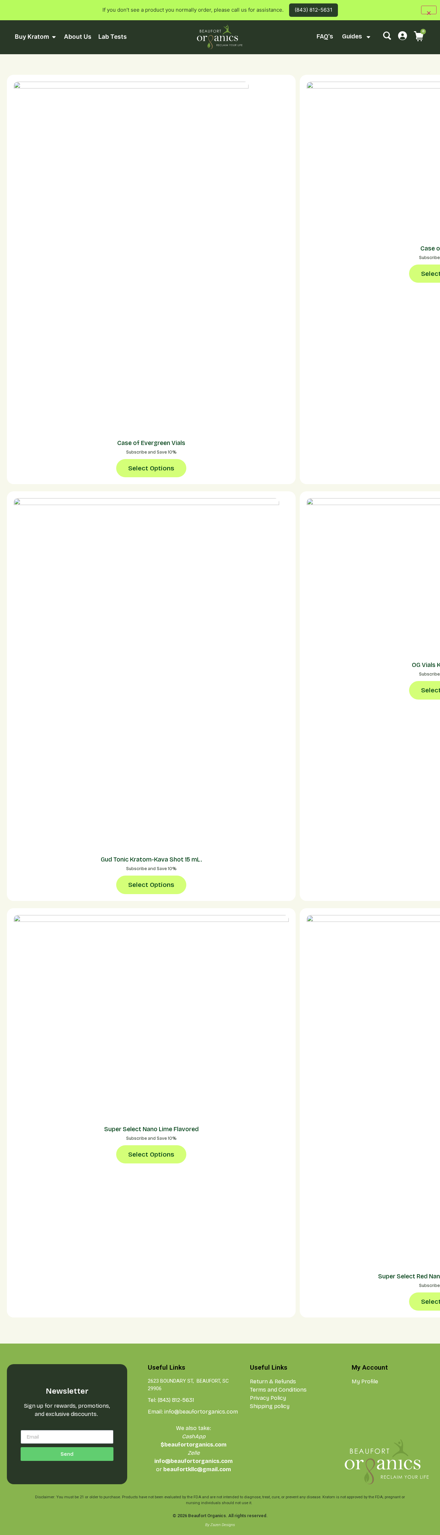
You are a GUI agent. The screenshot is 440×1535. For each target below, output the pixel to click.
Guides (352, 36)
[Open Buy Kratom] (54, 36)
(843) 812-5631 (313, 10)
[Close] (429, 10)
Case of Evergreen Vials (151, 443)
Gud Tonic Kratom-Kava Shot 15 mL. (151, 859)
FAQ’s (325, 36)
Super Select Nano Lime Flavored (151, 1129)
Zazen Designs (222, 1525)
